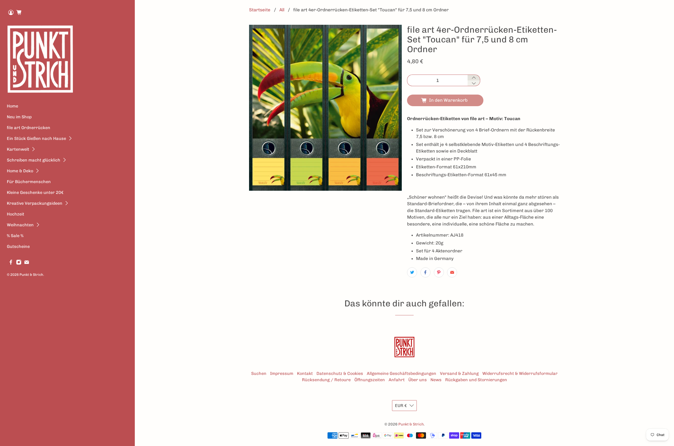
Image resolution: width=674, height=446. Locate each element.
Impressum (281, 373)
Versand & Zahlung (459, 373)
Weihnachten (20, 224)
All (281, 10)
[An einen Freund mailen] (452, 272)
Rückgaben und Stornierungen (476, 379)
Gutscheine (18, 246)
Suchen (258, 373)
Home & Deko (20, 170)
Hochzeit (15, 214)
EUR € (401, 405)
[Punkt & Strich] (40, 59)
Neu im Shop (19, 116)
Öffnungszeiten (369, 379)
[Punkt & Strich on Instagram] (19, 263)
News (436, 379)
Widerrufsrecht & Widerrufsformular (520, 373)
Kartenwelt (18, 149)
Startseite (259, 10)
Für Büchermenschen (29, 181)
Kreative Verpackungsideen (34, 203)
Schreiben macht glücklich (33, 160)
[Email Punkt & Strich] (27, 263)
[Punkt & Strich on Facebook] (11, 263)
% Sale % (15, 235)
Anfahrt (397, 379)
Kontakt (305, 373)
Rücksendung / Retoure (326, 379)
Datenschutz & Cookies (339, 373)
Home (12, 106)
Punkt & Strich (31, 274)
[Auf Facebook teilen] (425, 272)
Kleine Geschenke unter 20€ (35, 192)
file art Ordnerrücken (28, 127)
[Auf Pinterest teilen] (439, 272)
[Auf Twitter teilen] (412, 272)
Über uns (417, 379)
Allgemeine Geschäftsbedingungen (401, 373)
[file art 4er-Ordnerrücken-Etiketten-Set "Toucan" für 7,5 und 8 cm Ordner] (325, 108)
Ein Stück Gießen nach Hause (36, 138)
